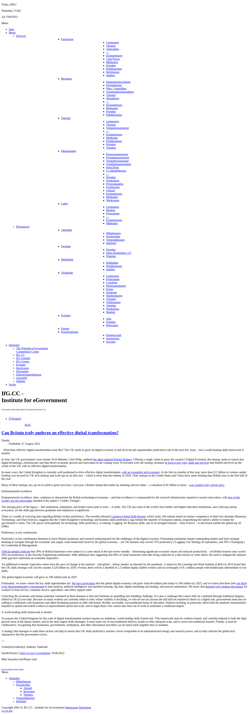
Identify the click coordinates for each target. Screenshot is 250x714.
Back (28, 424)
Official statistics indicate (15, 551)
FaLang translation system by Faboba (12, 669)
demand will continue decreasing (224, 586)
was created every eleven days (206, 485)
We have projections (83, 583)
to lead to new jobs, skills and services (187, 462)
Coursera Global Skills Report (128, 516)
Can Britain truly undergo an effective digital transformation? (60, 432)
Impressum (71, 707)
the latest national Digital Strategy (112, 459)
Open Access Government (34, 653)
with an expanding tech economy (141, 472)
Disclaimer (85, 707)
